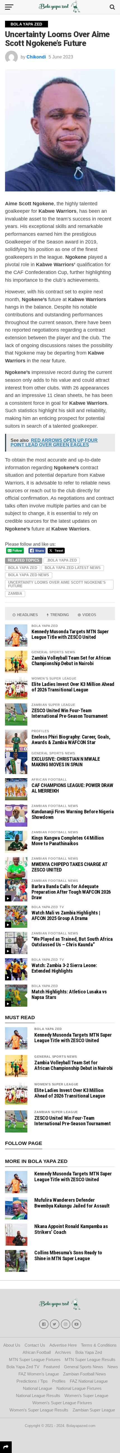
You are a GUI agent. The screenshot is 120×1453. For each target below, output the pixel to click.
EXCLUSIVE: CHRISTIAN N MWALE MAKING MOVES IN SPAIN (66, 761)
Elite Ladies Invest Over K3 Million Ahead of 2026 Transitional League (73, 687)
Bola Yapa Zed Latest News (73, 568)
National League (37, 1388)
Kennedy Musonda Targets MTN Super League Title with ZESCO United (70, 634)
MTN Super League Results (90, 1359)
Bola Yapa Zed (22, 568)
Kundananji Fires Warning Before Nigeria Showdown (73, 814)
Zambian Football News (84, 1374)
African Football (37, 1352)
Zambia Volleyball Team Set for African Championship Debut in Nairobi (71, 660)
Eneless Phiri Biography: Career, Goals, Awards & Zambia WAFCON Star (71, 739)
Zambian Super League (56, 1112)
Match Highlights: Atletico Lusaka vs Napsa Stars (69, 994)
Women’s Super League (86, 1395)
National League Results (38, 1395)
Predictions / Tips (32, 1381)
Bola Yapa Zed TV (22, 1366)
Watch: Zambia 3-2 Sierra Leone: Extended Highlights (64, 968)
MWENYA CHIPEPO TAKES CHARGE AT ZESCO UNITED (69, 867)
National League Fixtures (79, 1388)
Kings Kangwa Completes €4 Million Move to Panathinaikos (68, 840)
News (112, 1366)
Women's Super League (56, 1084)
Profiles (59, 1381)
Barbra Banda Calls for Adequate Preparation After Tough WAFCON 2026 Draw (71, 891)
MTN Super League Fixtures (35, 1359)
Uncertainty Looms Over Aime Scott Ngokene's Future (57, 584)
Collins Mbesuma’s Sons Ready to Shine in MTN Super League (68, 1255)
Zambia (15, 593)
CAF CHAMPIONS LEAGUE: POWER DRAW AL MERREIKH (72, 788)
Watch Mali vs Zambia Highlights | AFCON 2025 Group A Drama (66, 915)
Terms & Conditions (99, 1345)
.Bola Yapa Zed (62, 560)
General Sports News (55, 1056)
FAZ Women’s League (38, 1374)
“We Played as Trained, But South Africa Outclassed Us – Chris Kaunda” (72, 941)
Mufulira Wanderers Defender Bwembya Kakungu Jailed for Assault (72, 1202)
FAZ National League (89, 1381)
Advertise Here (63, 1345)
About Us (11, 1345)
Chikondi (36, 57)
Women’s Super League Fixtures (62, 1402)
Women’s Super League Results (38, 1410)
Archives (63, 1352)
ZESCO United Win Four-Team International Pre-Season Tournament (70, 713)
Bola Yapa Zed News (28, 575)
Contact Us (35, 1345)
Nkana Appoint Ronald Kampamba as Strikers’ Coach (71, 1229)
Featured (52, 1366)
